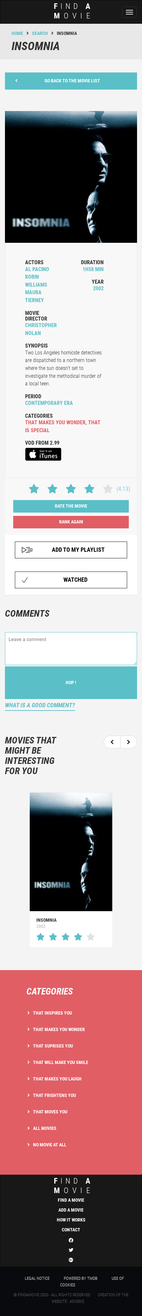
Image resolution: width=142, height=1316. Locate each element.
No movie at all (49, 1144)
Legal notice (37, 1278)
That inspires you (52, 1013)
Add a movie (71, 1210)
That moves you (50, 1111)
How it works (71, 1219)
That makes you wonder (59, 1029)
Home (17, 33)
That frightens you (54, 1095)
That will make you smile (60, 1062)
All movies (44, 1128)
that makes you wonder (55, 422)
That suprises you (53, 1046)
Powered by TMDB (80, 1278)
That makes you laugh (57, 1078)
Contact (71, 1229)
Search (40, 33)
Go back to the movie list (72, 80)
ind (74, 11)
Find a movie (71, 1200)
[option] (71, 870)
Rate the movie (71, 506)
